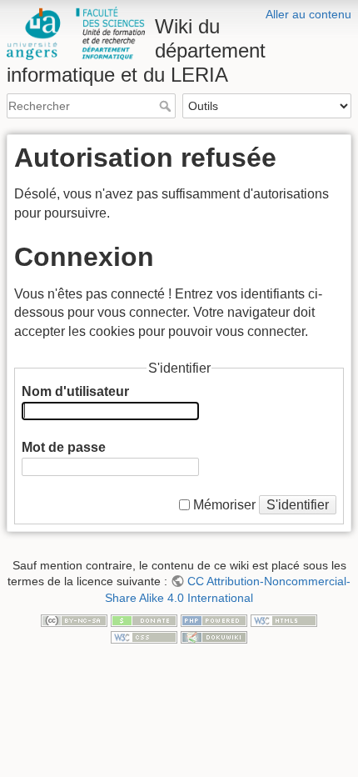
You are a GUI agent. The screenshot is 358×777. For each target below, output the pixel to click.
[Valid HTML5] (284, 620)
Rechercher (167, 106)
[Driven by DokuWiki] (214, 636)
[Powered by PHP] (214, 620)
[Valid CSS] (144, 636)
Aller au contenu (308, 14)
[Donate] (144, 620)
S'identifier (297, 505)
